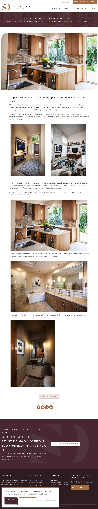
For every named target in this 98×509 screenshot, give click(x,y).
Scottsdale (53, 485)
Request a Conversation (84, 2)
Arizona (60, 485)
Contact (93, 8)
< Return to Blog (49, 396)
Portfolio (56, 8)
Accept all (11, 501)
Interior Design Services (36, 480)
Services (67, 8)
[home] (15, 7)
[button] (80, 8)
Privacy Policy (41, 494)
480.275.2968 (66, 2)
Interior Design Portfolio (36, 482)
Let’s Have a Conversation (65, 444)
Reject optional (28, 501)
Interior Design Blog (35, 485)
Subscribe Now (79, 487)
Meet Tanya (79, 8)
